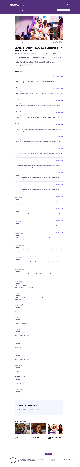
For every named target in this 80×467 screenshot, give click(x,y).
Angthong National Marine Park (21, 280)
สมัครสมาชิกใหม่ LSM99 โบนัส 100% (22, 195)
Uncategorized (52, 432)
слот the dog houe (19, 364)
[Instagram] (69, 460)
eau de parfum (18, 208)
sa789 (16, 268)
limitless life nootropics (20, 376)
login (28, 409)
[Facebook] (64, 460)
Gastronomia (44, 10)
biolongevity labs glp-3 (19, 304)
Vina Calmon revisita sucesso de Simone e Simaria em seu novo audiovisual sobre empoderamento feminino (55, 436)
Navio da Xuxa (28, 65)
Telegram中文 (18, 352)
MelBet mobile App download (21, 159)
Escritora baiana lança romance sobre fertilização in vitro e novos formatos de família (38, 436)
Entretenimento (29, 10)
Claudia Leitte (21, 65)
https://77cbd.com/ (19, 244)
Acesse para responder (58, 76)
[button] (53, 42)
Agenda (23, 10)
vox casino (17, 147)
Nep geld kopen (18, 316)
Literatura (34, 432)
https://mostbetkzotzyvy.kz (21, 328)
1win (16, 171)
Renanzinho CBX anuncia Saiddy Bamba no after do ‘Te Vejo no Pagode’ (21, 436)
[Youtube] (68, 460)
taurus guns (17, 75)
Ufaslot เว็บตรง (18, 123)
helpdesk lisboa (18, 135)
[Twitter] (66, 460)
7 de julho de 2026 (18, 438)
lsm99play (17, 87)
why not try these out (19, 232)
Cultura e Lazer (37, 10)
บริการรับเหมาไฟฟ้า (18, 340)
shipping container (19, 256)
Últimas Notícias (16, 10)
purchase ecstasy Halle (20, 292)
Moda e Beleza (51, 10)
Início (11, 10)
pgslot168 (17, 99)
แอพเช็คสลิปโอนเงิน (18, 220)
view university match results (21, 388)
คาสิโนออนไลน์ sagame (19, 111)
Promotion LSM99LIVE (19, 183)
